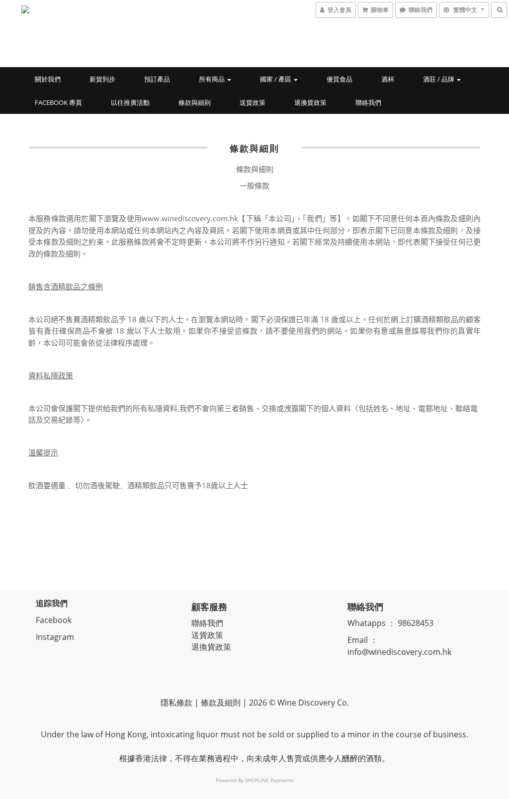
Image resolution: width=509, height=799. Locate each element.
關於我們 (48, 79)
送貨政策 (252, 102)
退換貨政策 (310, 102)
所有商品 (212, 79)
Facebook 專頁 (58, 102)
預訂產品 (157, 79)
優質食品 (339, 79)
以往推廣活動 (130, 102)
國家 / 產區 (276, 79)
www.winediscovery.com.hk (190, 218)
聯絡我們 (368, 102)
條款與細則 (194, 102)
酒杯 (387, 79)
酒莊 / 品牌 (439, 79)
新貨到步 (102, 79)
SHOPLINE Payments (269, 780)
